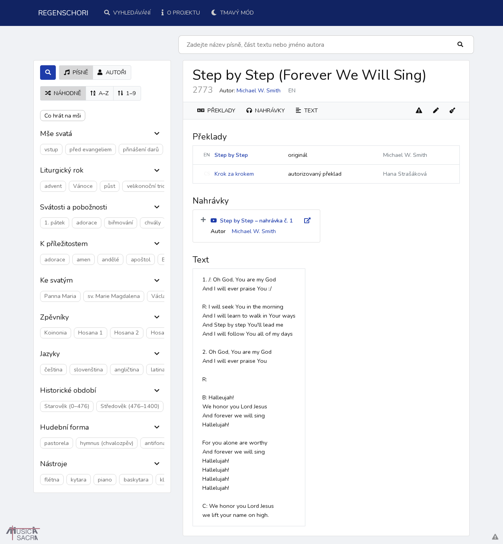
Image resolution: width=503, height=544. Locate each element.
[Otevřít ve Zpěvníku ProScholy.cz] (452, 111)
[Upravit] (435, 111)
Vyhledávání (131, 13)
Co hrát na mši (62, 115)
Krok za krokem (234, 174)
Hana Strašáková (405, 174)
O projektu (182, 13)
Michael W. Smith (259, 90)
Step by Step (231, 155)
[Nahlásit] (419, 111)
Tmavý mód (236, 13)
